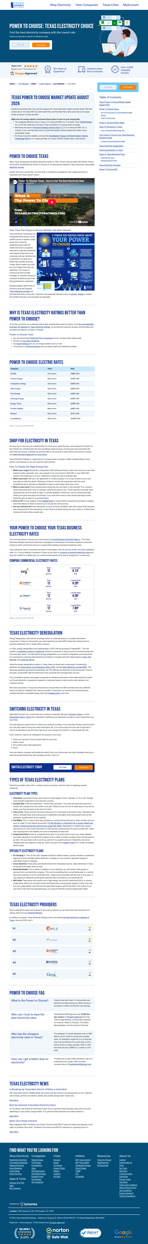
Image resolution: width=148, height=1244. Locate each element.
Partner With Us (125, 1163)
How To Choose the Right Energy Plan (113, 130)
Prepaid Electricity (16, 1165)
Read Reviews (103, 1163)
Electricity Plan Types (107, 158)
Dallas (79, 714)
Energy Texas (15, 404)
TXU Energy (36, 1163)
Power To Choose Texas (109, 109)
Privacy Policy (125, 1179)
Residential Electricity (18, 1160)
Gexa (33, 1168)
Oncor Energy (80, 1168)
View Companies (86, 5)
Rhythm (13, 414)
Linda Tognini (45, 84)
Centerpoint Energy (83, 1165)
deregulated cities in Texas (20, 717)
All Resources (102, 1165)
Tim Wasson (23, 84)
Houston (72, 714)
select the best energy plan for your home (30, 454)
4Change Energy (17, 399)
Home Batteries (15, 1168)
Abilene (56, 1171)
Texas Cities (110, 5)
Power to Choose (104, 1160)
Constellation (15, 418)
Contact (122, 1160)
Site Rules (123, 1182)
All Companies (37, 1182)
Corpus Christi (59, 1168)
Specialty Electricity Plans (109, 160)
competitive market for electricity (30, 651)
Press (121, 1165)
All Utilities (79, 1177)
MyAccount (131, 5)
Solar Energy (14, 1171)
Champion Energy (38, 1174)
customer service (27, 660)
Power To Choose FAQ (108, 169)
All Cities (56, 1177)
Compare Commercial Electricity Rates (113, 141)
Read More (13, 1100)
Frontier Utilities (16, 409)
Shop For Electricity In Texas (110, 127)
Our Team (123, 1168)
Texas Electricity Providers (109, 165)
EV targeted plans (46, 501)
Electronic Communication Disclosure (125, 1174)
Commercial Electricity (18, 1163)
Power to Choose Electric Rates (111, 123)
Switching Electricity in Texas (111, 150)
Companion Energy (18, 384)
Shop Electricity (60, 5)
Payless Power (69, 843)
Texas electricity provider (19, 291)
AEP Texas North (82, 1163)
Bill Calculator (15, 1188)
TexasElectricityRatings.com (79, 1064)
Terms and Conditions (128, 1185)
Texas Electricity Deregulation (111, 146)
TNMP (78, 1171)
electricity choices (16, 167)
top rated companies (31, 341)
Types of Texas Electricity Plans (112, 154)
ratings (80, 294)
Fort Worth (57, 1165)
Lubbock (56, 1174)
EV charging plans (52, 693)
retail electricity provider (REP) (75, 667)
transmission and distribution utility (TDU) (38, 667)
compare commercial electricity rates (75, 552)
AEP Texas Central (82, 1160)
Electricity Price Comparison (41, 338)
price (85, 657)
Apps (11, 1185)
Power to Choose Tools (108, 118)
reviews (74, 294)
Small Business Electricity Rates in (66, 539)
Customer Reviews (32, 346)
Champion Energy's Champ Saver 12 (48, 127)
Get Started (41, 45)
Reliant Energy (37, 1160)
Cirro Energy (15, 394)
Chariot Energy (16, 379)
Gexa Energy (15, 389)
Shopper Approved (74, 1017)
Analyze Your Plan (16, 1183)
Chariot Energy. (86, 122)
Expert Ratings (22, 344)
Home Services (15, 1174)
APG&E (13, 374)
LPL (77, 1174)
